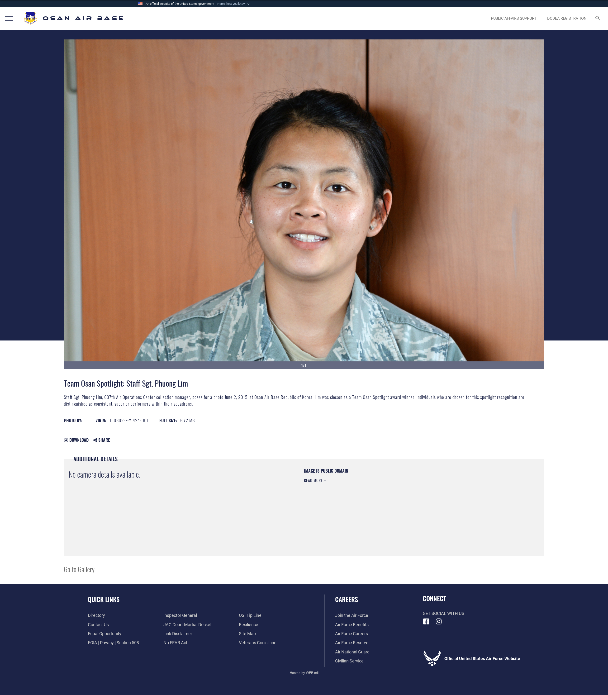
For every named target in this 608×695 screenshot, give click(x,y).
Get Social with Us (443, 613)
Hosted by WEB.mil (304, 673)
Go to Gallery (79, 569)
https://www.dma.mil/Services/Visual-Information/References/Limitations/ (359, 504)
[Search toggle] (598, 18)
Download (78, 440)
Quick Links (103, 599)
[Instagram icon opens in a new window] (438, 621)
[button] (234, 3)
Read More (314, 480)
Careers (346, 599)
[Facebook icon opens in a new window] (426, 621)
